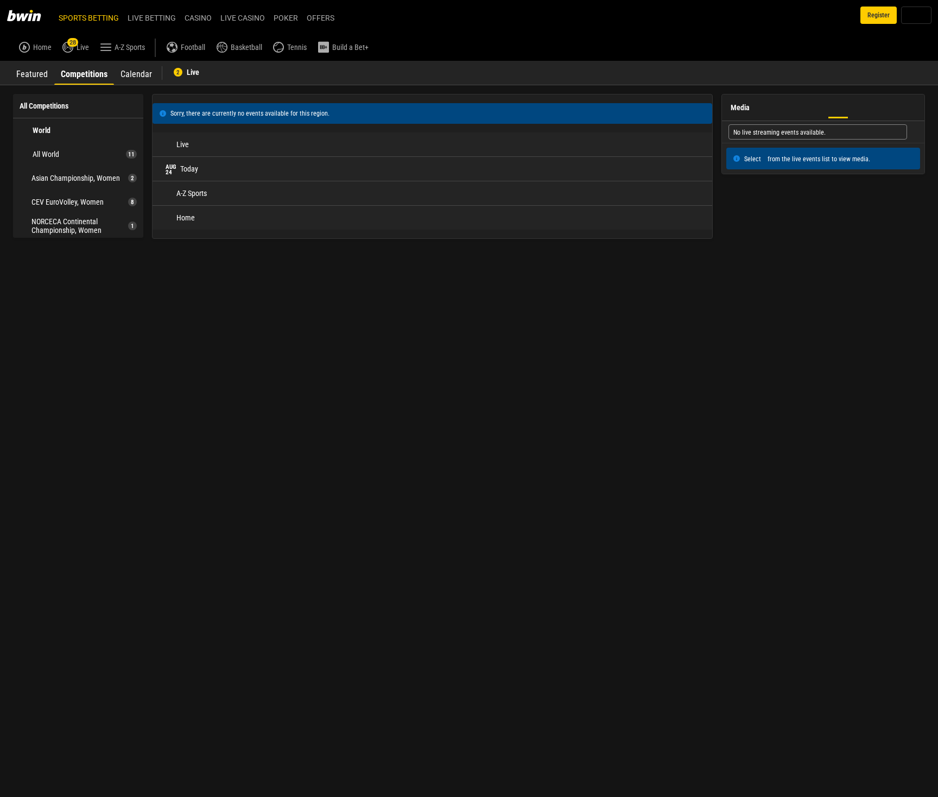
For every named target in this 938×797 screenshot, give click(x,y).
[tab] (32, 73)
